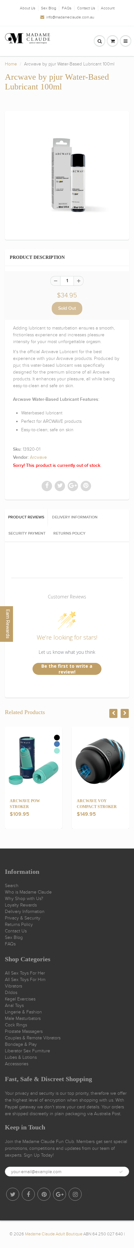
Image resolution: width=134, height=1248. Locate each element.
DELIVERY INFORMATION (75, 517)
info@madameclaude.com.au (70, 17)
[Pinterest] (43, 1194)
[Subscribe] (121, 1172)
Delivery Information (25, 911)
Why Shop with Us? (24, 898)
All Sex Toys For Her (25, 973)
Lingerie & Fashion (23, 1012)
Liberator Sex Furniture (27, 1051)
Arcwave (38, 457)
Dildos (11, 992)
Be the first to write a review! (66, 669)
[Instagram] (75, 1194)
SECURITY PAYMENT (27, 534)
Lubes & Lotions (21, 1057)
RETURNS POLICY (69, 534)
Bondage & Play (21, 1044)
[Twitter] (12, 1194)
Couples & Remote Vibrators (32, 1038)
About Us (27, 8)
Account (107, 8)
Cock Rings (16, 1025)
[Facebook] (28, 1194)
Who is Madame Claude (28, 892)
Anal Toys (14, 1005)
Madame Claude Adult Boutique (53, 1234)
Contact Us (86, 8)
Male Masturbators (23, 1018)
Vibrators (13, 986)
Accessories (16, 1064)
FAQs (67, 8)
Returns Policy (19, 924)
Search (12, 885)
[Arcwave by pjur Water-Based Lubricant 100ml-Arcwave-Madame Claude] (67, 175)
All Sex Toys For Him (25, 979)
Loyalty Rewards (21, 905)
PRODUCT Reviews (26, 517)
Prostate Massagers (24, 1031)
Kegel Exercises (20, 999)
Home (11, 64)
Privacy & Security (22, 918)
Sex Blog (48, 8)
